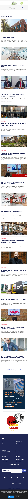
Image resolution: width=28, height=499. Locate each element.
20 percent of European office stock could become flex (13, 270)
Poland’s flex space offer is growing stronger (11, 212)
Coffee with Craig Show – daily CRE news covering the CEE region (12, 95)
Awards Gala (5, 459)
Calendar (18, 456)
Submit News (19, 450)
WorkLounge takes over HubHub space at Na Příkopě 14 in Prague (13, 124)
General (3, 445)
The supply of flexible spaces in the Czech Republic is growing (13, 153)
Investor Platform (20, 459)
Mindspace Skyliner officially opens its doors (12, 66)
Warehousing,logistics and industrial (6, 451)
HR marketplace (19, 461)
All (2, 441)
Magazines (4, 461)
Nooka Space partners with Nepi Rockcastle (13, 299)
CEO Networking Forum (14, 464)
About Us (4, 456)
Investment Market (19, 441)
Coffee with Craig (4, 179)
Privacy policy (10, 488)
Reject (17, 496)
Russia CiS (17, 448)
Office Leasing (3, 121)
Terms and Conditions (16, 488)
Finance (3, 443)
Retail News (18, 445)
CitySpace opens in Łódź (8, 37)
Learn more (18, 493)
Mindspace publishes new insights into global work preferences (12, 241)
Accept (10, 496)
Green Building (4, 448)
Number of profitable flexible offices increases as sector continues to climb (12, 357)
